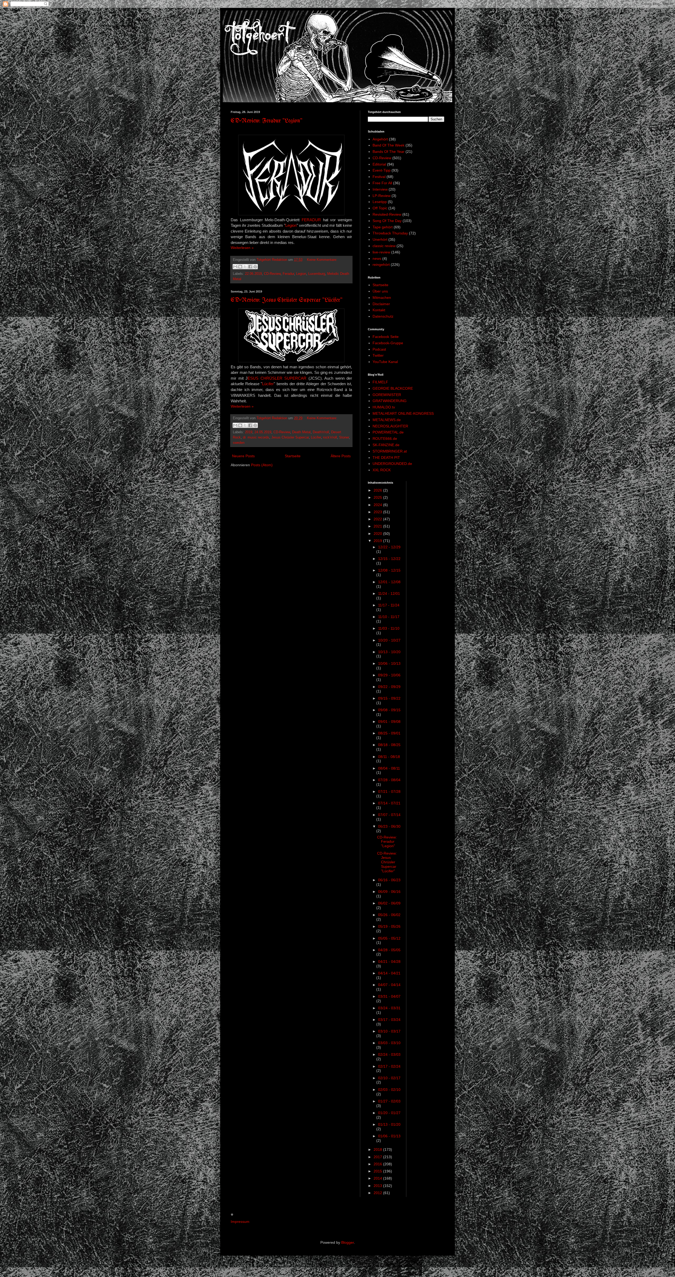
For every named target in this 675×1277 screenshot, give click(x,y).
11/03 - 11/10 (388, 628)
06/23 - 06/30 (389, 826)
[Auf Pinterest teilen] (255, 266)
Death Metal (301, 432)
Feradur (288, 274)
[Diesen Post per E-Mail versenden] (235, 266)
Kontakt (379, 310)
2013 (378, 1186)
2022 (378, 519)
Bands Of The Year (388, 151)
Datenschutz (383, 316)
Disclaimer (381, 304)
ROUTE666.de (385, 438)
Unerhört (380, 239)
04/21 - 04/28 (389, 961)
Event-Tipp (381, 170)
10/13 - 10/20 (389, 652)
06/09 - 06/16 (389, 891)
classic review (384, 246)
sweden (238, 443)
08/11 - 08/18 (389, 757)
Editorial (379, 164)
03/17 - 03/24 (389, 1019)
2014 (378, 1178)
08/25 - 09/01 (389, 733)
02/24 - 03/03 (389, 1054)
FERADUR (311, 220)
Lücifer (268, 383)
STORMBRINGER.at (390, 451)
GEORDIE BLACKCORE (393, 388)
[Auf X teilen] (245, 266)
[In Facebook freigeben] (250, 266)
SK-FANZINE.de (386, 445)
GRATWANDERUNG (390, 401)
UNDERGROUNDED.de (392, 463)
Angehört (380, 139)
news (377, 258)
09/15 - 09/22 (389, 698)
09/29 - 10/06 (389, 675)
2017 (378, 1157)
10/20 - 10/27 (389, 640)
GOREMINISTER (387, 395)
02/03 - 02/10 (389, 1089)
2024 (378, 505)
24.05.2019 (262, 432)
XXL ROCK (382, 470)
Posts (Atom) (262, 465)
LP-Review (381, 196)
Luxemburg (316, 274)
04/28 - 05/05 (389, 950)
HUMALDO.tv (384, 407)
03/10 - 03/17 (389, 1031)
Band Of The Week (388, 145)
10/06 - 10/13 (389, 663)
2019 (248, 432)
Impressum (240, 1221)
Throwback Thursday (390, 233)
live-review (381, 252)
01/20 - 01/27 (389, 1113)
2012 (378, 1193)
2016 (378, 1164)
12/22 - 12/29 (389, 547)
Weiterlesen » (242, 248)
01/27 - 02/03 (389, 1101)
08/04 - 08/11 (389, 768)
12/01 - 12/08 (389, 582)
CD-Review (272, 274)
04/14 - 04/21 (389, 973)
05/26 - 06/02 (389, 915)
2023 (378, 512)
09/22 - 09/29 (389, 687)
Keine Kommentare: (322, 260)
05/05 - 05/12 (389, 938)
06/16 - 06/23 (389, 880)
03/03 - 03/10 (389, 1043)
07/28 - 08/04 (389, 780)
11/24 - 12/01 (389, 593)
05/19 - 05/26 (389, 926)
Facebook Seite (386, 336)
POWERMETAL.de (388, 432)
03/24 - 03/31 (389, 1008)
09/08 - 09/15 (389, 710)
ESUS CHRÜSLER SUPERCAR (277, 378)
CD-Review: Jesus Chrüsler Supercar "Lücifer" (287, 300)
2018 (378, 1149)
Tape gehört (383, 227)
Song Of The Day (387, 221)
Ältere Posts (341, 456)
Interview (380, 189)
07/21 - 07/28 (389, 791)
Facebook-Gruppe (388, 343)
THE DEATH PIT (386, 457)
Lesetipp (380, 202)
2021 (378, 526)
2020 (378, 533)
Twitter (378, 355)
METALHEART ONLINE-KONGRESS (403, 413)
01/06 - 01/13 (389, 1136)
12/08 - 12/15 (389, 570)
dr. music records (256, 437)
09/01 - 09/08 (389, 721)
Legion (291, 225)
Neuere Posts (243, 456)
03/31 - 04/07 (389, 996)
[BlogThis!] (240, 266)
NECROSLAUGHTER (390, 426)
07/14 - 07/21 (389, 803)
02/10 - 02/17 (389, 1078)
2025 (378, 497)
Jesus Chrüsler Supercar (290, 437)
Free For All (382, 183)
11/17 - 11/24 (388, 605)
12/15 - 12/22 (389, 559)
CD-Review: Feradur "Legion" (266, 121)
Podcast (379, 349)
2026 (378, 490)
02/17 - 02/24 (389, 1066)
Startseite (293, 456)
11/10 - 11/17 (388, 617)
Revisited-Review (387, 214)
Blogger (347, 1242)
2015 (378, 1171)
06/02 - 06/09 (389, 903)
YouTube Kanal (385, 362)
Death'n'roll (321, 432)
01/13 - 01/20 (389, 1124)
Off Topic (380, 208)
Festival (379, 177)
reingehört (381, 264)
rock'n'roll (330, 437)
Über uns (380, 291)
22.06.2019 (253, 274)
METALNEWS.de (387, 420)
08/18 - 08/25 (389, 745)
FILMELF (380, 382)
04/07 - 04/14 (389, 985)
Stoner (344, 437)
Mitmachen (382, 297)
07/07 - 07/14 (389, 815)
